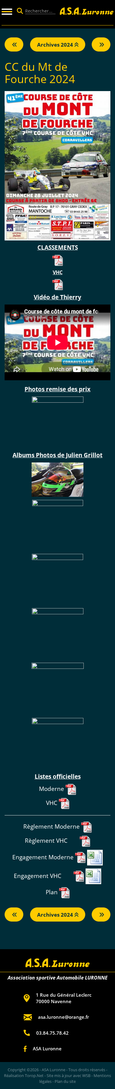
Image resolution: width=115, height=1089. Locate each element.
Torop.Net (34, 1075)
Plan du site (65, 1081)
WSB (86, 1075)
